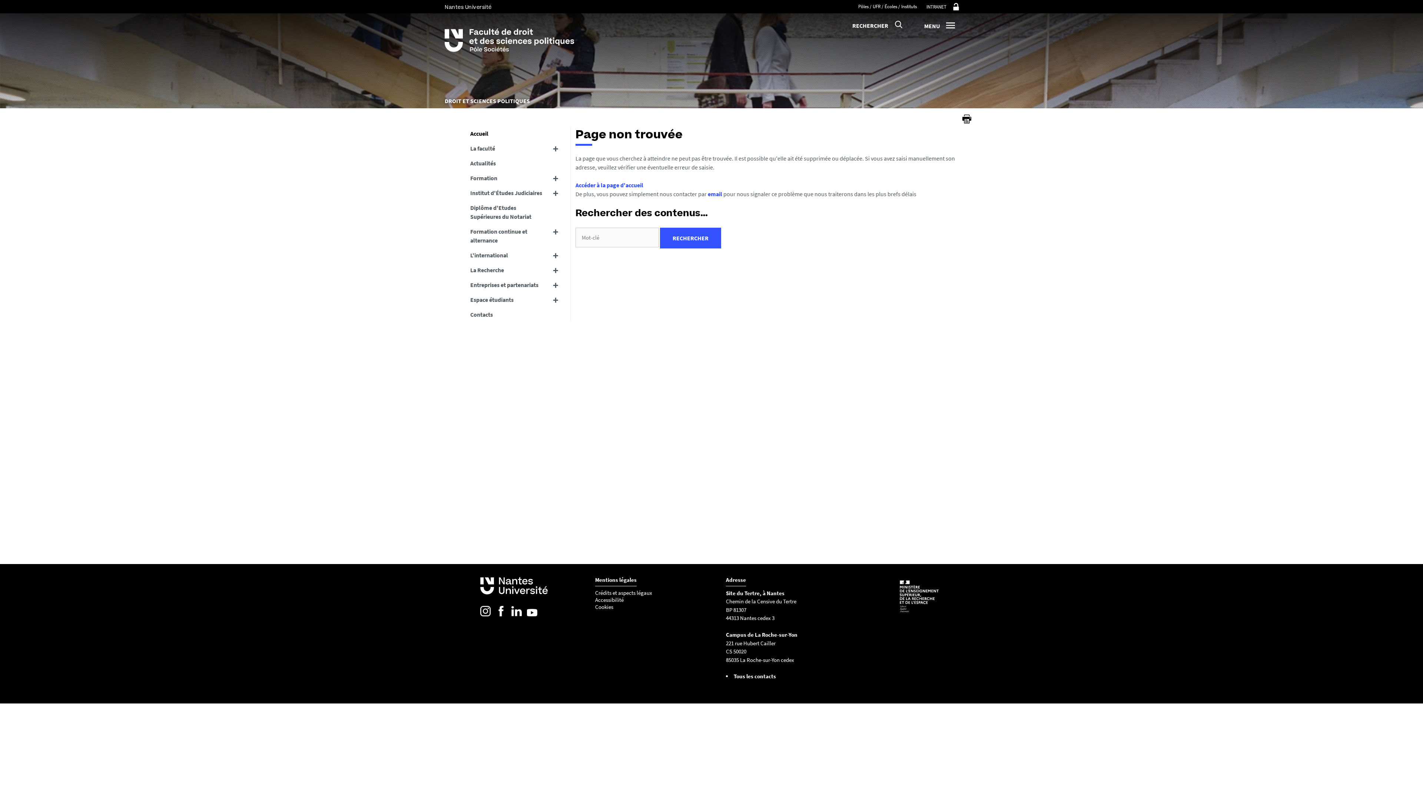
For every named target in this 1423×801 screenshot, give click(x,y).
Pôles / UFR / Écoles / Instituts (887, 6)
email (715, 194)
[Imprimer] (967, 119)
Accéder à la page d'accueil (609, 185)
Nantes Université (468, 7)
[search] (617, 237)
